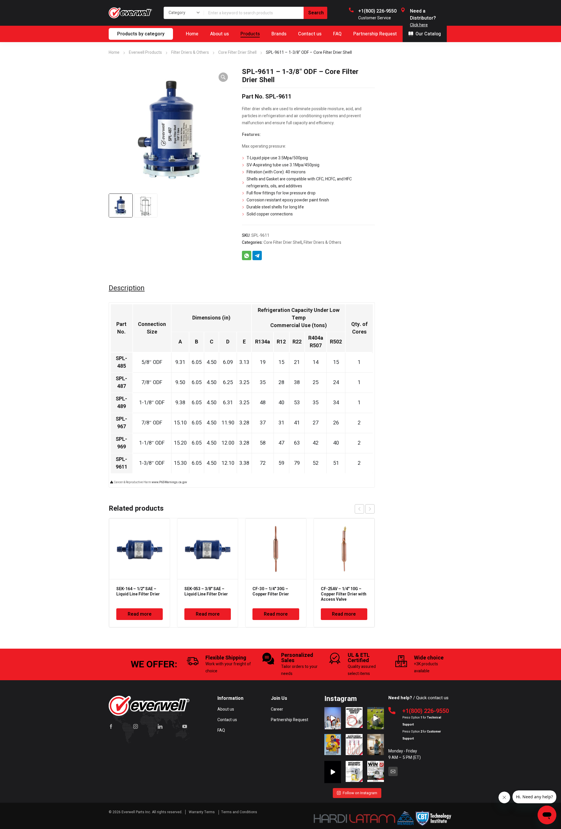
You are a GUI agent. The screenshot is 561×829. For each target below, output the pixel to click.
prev (359, 509)
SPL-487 (121, 382)
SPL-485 (121, 362)
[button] (223, 77)
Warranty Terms (202, 812)
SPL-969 (121, 443)
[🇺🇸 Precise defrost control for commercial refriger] (354, 718)
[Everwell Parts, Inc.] (130, 13)
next (370, 509)
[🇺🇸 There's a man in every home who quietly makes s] (375, 745)
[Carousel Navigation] (365, 509)
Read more (140, 614)
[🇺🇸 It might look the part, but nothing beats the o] (332, 772)
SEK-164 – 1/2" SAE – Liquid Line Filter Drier (138, 591)
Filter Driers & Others (190, 52)
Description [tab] (127, 288)
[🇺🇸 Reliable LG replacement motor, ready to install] (354, 772)
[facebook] (111, 726)
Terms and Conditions (239, 812)
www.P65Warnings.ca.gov (169, 482)
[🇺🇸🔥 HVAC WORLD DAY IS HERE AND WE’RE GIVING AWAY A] (375, 772)
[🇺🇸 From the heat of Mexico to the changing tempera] (332, 745)
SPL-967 (121, 423)
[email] (393, 771)
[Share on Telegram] (257, 255)
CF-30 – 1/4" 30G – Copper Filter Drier (270, 591)
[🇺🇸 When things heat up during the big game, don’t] (332, 718)
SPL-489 (121, 402)
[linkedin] (160, 726)
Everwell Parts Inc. (136, 812)
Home (114, 52)
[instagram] (135, 726)
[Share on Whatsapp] (246, 255)
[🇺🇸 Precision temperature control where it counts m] (354, 745)
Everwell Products (145, 52)
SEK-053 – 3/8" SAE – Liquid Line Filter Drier (206, 591)
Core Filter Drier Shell (237, 52)
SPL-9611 (121, 463)
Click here (419, 25)
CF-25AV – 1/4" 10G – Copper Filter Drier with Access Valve (343, 594)
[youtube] (184, 726)
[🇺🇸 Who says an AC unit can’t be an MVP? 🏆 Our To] (375, 718)
